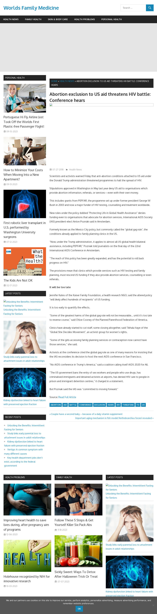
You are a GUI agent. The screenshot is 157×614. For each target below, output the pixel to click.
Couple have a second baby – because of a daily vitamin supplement (87, 414)
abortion (56, 405)
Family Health (33, 19)
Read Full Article (67, 397)
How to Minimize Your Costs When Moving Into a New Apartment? (23, 174)
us (143, 405)
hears (111, 405)
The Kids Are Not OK (18, 280)
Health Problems (84, 19)
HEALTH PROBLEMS (15, 477)
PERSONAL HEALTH (15, 77)
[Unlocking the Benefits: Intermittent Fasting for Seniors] (25, 305)
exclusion (99, 405)
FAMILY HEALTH (64, 477)
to (137, 405)
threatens (128, 405)
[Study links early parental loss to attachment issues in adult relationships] (25, 352)
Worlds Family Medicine (31, 8)
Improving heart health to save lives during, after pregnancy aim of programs (26, 524)
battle (73, 405)
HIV (118, 405)
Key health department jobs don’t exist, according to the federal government (23, 461)
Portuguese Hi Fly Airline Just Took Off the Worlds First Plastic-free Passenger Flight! (24, 121)
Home (54, 81)
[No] (153, 605)
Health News (11, 19)
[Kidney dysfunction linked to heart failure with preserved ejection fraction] (25, 396)
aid (65, 405)
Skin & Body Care (58, 19)
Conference (85, 405)
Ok (79, 608)
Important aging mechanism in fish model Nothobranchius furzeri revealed (113, 418)
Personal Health (111, 19)
